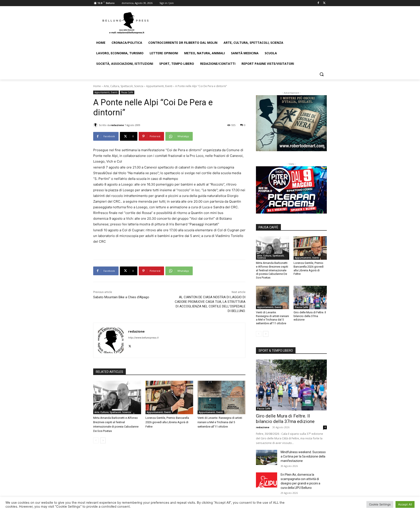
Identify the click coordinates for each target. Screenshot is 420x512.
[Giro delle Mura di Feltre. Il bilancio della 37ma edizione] (310, 297)
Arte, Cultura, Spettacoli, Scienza (123, 86)
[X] (324, 3)
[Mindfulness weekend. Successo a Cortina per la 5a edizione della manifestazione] (266, 457)
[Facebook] (318, 3)
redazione (117, 125)
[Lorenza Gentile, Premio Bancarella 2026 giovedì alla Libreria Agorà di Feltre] (169, 397)
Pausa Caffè (127, 92)
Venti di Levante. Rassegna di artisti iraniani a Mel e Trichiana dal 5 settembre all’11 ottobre (220, 422)
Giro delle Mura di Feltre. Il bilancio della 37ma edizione (310, 316)
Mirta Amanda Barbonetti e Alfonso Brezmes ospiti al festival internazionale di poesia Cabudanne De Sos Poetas (272, 270)
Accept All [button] (405, 504)
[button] (321, 74)
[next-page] (103, 440)
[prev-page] (96, 440)
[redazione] (96, 125)
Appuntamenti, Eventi (159, 86)
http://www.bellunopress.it (143, 337)
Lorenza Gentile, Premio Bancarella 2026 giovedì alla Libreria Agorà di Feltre (167, 422)
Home (97, 86)
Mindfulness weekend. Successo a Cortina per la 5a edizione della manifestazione (303, 456)
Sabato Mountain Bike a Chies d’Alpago (121, 297)
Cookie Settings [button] (380, 504)
